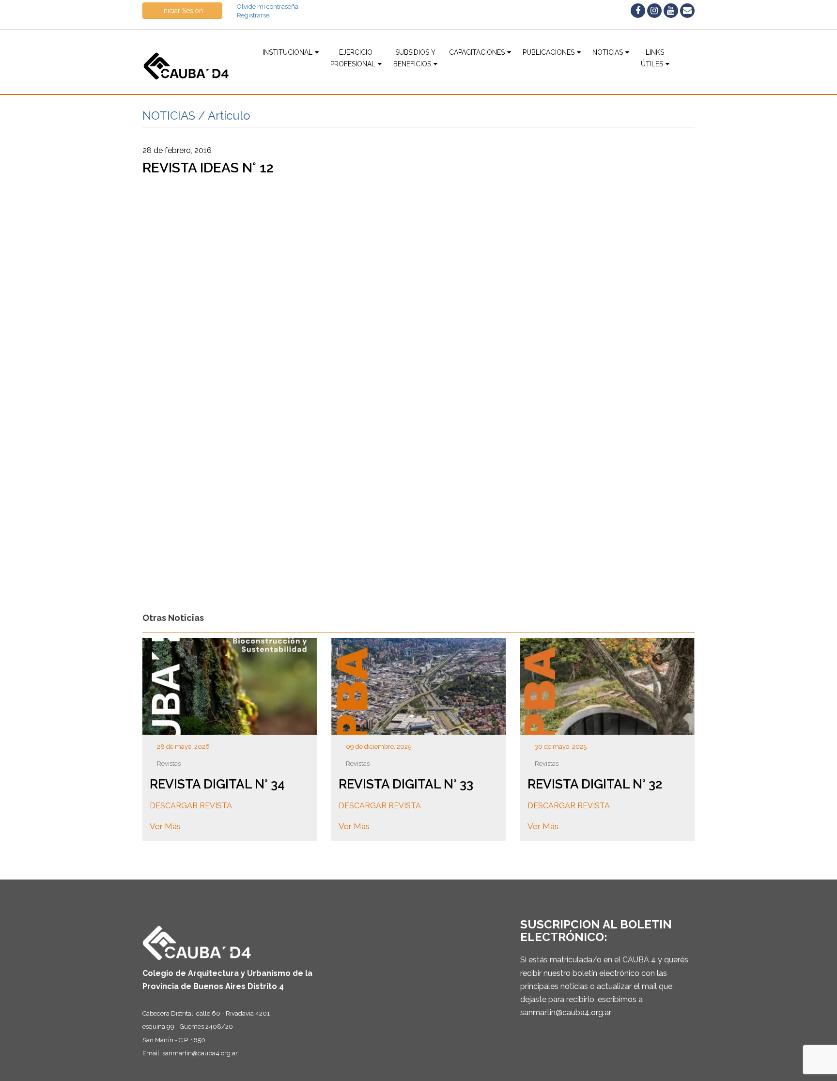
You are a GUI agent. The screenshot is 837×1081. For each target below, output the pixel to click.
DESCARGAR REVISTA (191, 805)
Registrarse (253, 15)
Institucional (287, 52)
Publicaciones (548, 52)
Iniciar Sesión (182, 11)
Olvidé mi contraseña (267, 6)
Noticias (607, 52)
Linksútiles (653, 58)
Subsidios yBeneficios (414, 58)
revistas (169, 763)
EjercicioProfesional (352, 58)
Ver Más (165, 826)
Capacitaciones (477, 52)
